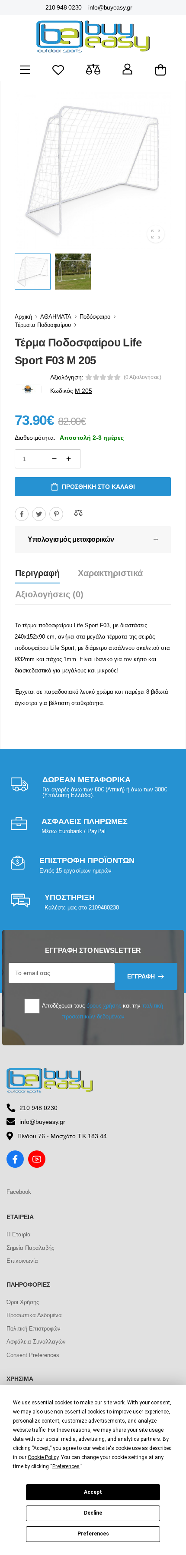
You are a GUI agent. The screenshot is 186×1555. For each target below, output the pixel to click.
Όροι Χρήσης (22, 1302)
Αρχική (23, 316)
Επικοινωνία (22, 1261)
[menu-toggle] (25, 70)
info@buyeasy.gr (110, 7)
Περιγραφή (37, 573)
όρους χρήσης (104, 1005)
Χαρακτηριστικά (110, 573)
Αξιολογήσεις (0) (49, 594)
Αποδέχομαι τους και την (102, 1010)
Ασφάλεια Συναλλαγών (36, 1341)
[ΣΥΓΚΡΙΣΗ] (78, 512)
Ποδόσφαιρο (95, 316)
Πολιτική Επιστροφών (33, 1328)
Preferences (93, 1534)
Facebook (18, 1192)
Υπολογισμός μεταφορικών (71, 539)
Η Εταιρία (18, 1234)
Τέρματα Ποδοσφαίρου (43, 325)
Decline (93, 1513)
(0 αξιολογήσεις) (142, 377)
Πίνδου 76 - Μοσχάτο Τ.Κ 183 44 (62, 1136)
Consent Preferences (32, 1355)
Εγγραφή (141, 976)
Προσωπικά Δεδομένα (34, 1315)
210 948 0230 (63, 7)
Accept (93, 1492)
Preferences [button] (66, 1466)
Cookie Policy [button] (43, 1457)
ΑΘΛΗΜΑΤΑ (55, 316)
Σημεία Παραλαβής (30, 1248)
